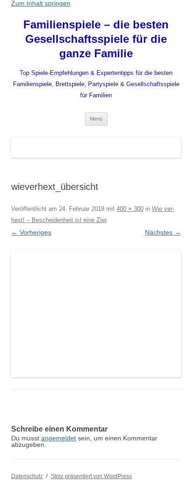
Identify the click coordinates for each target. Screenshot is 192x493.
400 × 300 (130, 208)
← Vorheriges (31, 232)
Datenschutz (27, 476)
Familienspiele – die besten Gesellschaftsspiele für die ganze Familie (96, 39)
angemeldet (58, 438)
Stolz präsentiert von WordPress (91, 476)
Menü (96, 119)
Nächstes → (163, 232)
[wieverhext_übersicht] (96, 313)
